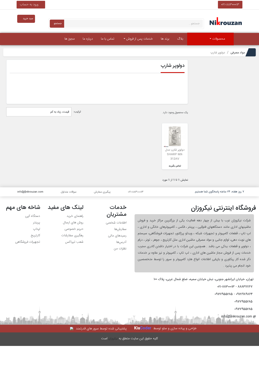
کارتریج (35, 235)
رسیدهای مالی (117, 235)
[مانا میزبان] (72, 328)
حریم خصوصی (74, 229)
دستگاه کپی (32, 216)
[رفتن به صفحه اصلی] (239, 39)
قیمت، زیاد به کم (59, 112)
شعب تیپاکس (74, 242)
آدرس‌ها (121, 242)
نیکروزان (113, 338)
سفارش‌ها (120, 229)
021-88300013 (230, 4)
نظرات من (120, 248)
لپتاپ (36, 229)
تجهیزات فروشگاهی (27, 242)
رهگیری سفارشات (72, 235)
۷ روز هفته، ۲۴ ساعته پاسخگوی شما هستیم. (219, 191)
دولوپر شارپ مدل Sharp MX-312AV (175, 154)
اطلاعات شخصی (116, 223)
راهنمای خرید (75, 216)
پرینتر (36, 222)
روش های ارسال (73, 222)
